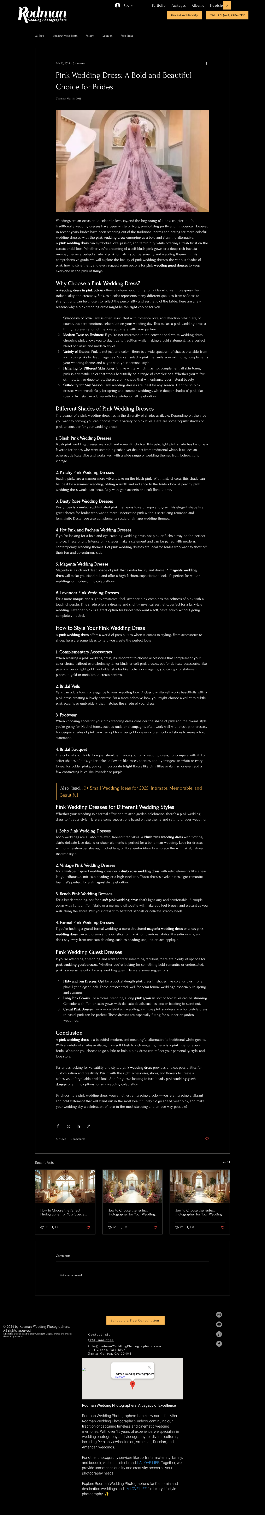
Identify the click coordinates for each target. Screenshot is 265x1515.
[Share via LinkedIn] (78, 1126)
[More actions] (206, 63)
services (126, 1457)
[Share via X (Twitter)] (68, 1126)
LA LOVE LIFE (148, 1463)
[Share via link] (88, 1126)
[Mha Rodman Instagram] (219, 1315)
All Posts (40, 35)
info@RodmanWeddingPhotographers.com (124, 1346)
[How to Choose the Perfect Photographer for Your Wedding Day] (133, 1186)
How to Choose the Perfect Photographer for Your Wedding (198, 1212)
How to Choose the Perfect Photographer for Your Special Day (62, 1212)
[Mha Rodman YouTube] (219, 1324)
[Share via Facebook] (58, 1126)
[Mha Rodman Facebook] (219, 1344)
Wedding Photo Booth (65, 35)
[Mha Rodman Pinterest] (219, 1334)
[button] (178, 5)
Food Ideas (127, 35)
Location (107, 35)
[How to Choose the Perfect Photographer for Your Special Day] (65, 1186)
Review (90, 35)
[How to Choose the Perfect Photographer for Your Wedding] (200, 1186)
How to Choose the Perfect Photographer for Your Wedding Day (131, 1212)
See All (226, 1162)
